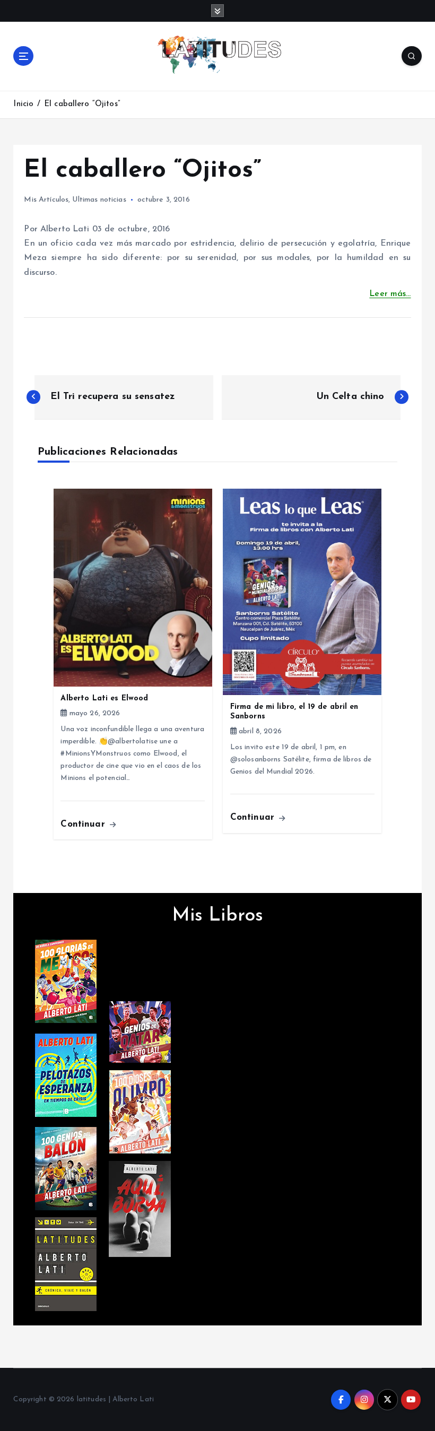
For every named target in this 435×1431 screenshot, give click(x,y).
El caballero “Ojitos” (82, 104)
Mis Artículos (46, 200)
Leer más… (390, 294)
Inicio (23, 104)
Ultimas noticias (99, 200)
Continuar (84, 824)
